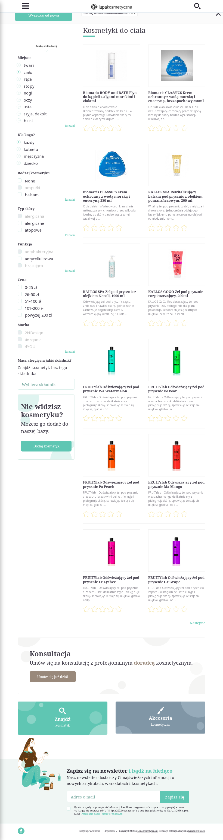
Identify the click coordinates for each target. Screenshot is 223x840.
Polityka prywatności (89, 831)
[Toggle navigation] (23, 6)
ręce (28, 79)
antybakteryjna (39, 251)
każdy (29, 142)
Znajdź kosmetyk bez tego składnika (42, 370)
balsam (32, 194)
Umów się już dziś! (52, 676)
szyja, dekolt (35, 113)
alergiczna (34, 216)
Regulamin (109, 831)
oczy (28, 100)
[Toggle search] (199, 6)
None (30, 181)
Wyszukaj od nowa (43, 15)
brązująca (34, 265)
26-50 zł (32, 294)
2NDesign (34, 332)
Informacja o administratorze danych (102, 813)
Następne (197, 622)
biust (28, 120)
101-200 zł (34, 308)
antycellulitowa (39, 258)
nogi (28, 93)
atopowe (33, 230)
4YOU (30, 346)
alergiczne (34, 223)
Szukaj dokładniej (46, 46)
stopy (29, 86)
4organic (33, 339)
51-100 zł (33, 301)
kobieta (31, 149)
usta (28, 106)
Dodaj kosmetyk (46, 446)
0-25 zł (31, 287)
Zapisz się (174, 797)
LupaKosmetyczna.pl (147, 831)
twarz (29, 65)
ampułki (32, 187)
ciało (28, 72)
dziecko (31, 163)
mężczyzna (34, 156)
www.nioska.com (196, 831)
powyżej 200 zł (38, 315)
